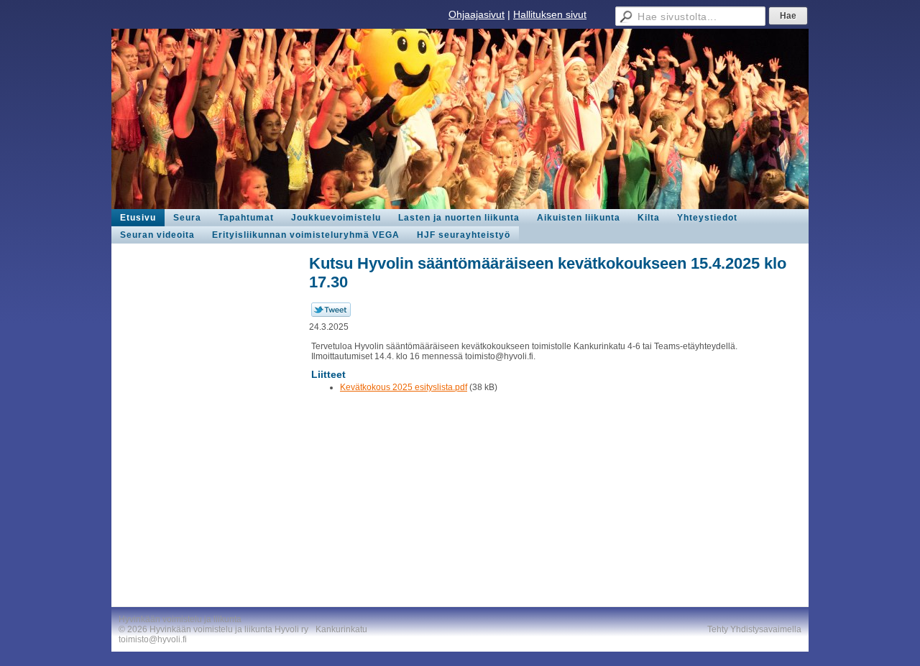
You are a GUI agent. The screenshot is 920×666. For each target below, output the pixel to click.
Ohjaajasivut (476, 14)
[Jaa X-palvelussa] (331, 314)
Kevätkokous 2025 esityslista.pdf (403, 387)
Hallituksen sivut (549, 14)
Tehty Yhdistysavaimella (754, 629)
